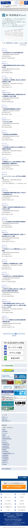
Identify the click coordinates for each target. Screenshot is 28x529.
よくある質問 (7, 500)
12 (12, 333)
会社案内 (22, 500)
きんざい (4, 440)
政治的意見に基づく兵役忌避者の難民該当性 (13, 276)
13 (14, 333)
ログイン (17, 2)
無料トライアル (22, 3)
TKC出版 (4, 464)
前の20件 (5, 333)
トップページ (7, 494)
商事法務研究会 (5, 447)
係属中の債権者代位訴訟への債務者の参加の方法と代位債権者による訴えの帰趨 (14, 95)
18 (22, 333)
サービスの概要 (21, 494)
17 (20, 333)
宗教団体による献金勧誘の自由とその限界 (13, 263)
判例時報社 (4, 460)
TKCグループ (3, 5)
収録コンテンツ (7, 497)
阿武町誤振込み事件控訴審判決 (10, 134)
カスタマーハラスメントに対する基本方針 (13, 520)
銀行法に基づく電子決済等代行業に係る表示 (13, 519)
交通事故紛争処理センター (8, 453)
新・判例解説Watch (8, 507)
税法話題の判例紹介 (22, 507)
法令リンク (4, 417)
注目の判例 (21, 503)
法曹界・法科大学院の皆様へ (12, 5)
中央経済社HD (5, 446)
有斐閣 (3, 435)
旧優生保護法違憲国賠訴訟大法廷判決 (12, 109)
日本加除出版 (5, 458)
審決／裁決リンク (6, 420)
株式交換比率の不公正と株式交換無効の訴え (13, 52)
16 (19, 333)
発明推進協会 (5, 457)
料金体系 (22, 497)
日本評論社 (4, 431)
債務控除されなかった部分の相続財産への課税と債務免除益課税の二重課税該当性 (14, 162)
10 (9, 333)
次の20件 (14, 335)
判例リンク (4, 418)
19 (24, 333)
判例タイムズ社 (5, 436)
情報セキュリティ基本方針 (9, 515)
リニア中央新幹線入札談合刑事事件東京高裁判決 (14, 221)
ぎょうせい (4, 433)
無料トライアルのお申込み (14, 486)
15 (17, 333)
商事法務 (4, 449)
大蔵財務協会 (5, 455)
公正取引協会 (5, 451)
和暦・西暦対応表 (6, 468)
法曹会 (3, 429)
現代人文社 (4, 442)
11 (10, 333)
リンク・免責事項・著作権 (17, 513)
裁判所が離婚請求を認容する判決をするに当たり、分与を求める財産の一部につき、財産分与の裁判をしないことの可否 (14, 305)
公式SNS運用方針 (19, 515)
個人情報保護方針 (7, 513)
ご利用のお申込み (7, 503)
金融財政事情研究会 (7, 438)
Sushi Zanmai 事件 (7, 121)
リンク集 (7, 510)
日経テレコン (5, 462)
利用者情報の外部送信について (13, 516)
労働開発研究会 (5, 444)
